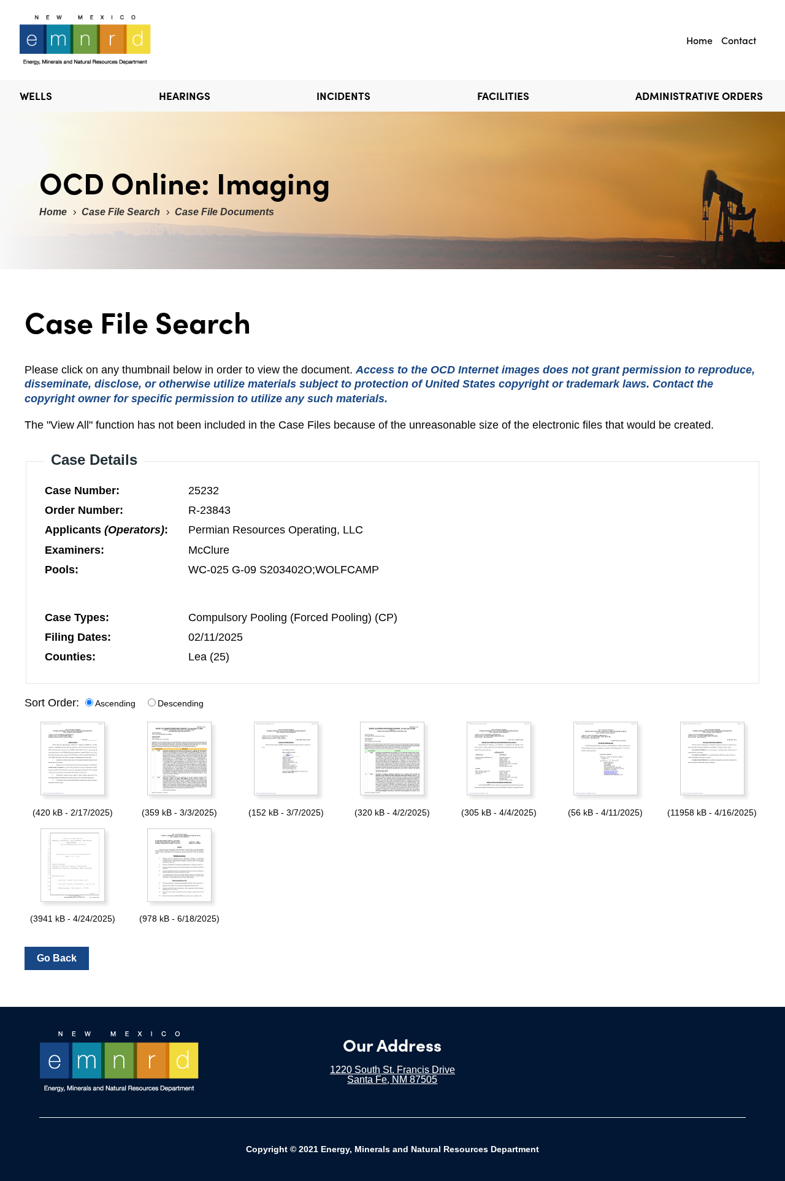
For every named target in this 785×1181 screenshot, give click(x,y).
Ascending (115, 703)
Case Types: (77, 617)
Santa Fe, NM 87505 (392, 1079)
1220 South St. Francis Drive (392, 1069)
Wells (36, 95)
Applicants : (106, 530)
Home (699, 40)
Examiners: (74, 550)
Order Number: (84, 510)
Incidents (343, 95)
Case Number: (82, 490)
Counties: (70, 657)
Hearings (184, 95)
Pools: (61, 570)
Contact (738, 40)
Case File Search (121, 212)
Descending (181, 703)
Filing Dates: (78, 637)
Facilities (503, 95)
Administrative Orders (699, 95)
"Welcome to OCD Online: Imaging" (87, 40)
